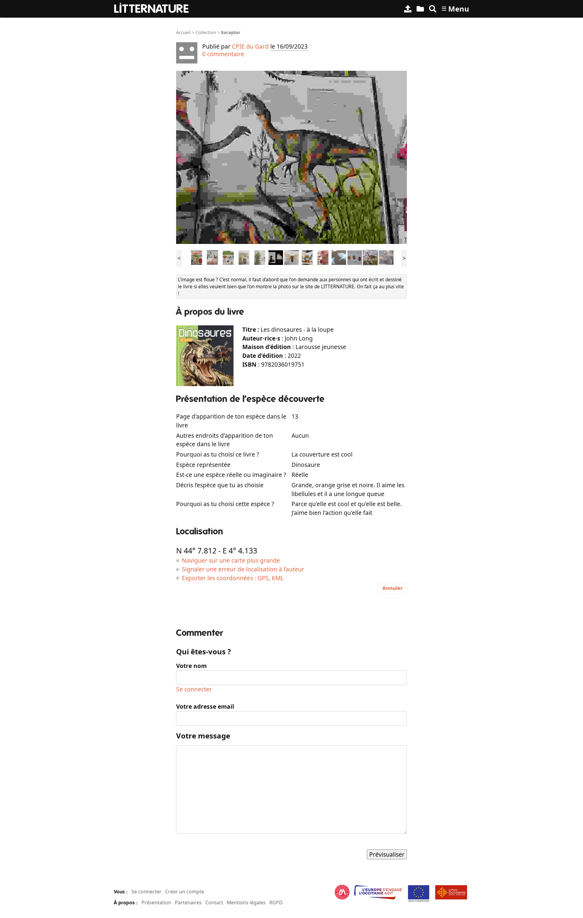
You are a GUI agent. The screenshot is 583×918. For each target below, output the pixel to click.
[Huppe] (276, 257)
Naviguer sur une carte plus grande (231, 560)
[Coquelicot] (228, 257)
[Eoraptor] (370, 257)
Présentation (156, 902)
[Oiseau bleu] (307, 257)
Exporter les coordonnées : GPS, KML (233, 578)
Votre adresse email (205, 706)
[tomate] (244, 257)
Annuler (392, 587)
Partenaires (188, 902)
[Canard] (212, 257)
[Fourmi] (260, 257)
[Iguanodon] (386, 257)
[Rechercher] (432, 8)
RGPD (276, 902)
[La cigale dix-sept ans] (291, 257)
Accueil (183, 32)
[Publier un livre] (407, 8)
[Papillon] (197, 257)
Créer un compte (184, 891)
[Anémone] (323, 257)
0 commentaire (223, 54)
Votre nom (191, 666)
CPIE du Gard (250, 46)
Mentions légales (246, 902)
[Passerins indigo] (339, 257)
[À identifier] (420, 8)
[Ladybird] (355, 257)
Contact (214, 902)
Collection (206, 32)
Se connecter (194, 689)
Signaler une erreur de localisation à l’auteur (243, 569)
